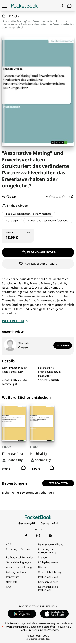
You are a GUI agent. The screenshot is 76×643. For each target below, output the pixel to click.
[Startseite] (24, 6)
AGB (8, 544)
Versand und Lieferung (19, 567)
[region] (38, 433)
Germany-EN (49, 523)
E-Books (14, 16)
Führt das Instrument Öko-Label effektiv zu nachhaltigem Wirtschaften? (14, 454)
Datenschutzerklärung (50, 544)
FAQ (8, 586)
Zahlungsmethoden (17, 572)
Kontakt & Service (48, 582)
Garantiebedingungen (18, 562)
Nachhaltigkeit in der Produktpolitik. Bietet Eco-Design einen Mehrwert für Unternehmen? (42, 454)
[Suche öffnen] (61, 6)
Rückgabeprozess (48, 562)
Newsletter (12, 582)
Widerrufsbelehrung (49, 572)
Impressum (12, 577)
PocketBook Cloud (48, 577)
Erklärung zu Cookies (18, 549)
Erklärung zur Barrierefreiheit (47, 551)
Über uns (43, 567)
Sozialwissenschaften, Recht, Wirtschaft (28, 213)
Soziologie (12, 220)
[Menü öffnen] (4, 5)
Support (42, 557)
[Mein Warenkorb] (69, 6)
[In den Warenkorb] (23, 467)
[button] (56, 196)
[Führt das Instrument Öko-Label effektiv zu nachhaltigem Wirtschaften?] (14, 423)
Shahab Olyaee (23, 345)
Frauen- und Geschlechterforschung (48, 220)
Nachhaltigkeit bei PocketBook (48, 588)
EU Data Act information (19, 557)
